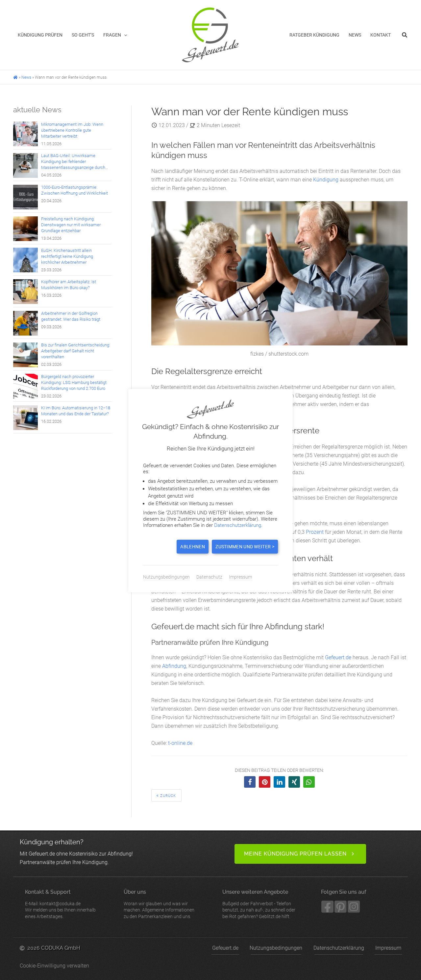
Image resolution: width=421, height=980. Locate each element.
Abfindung (174, 666)
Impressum (388, 948)
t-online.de (180, 743)
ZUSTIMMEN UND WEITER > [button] (244, 546)
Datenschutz (209, 577)
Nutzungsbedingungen (276, 948)
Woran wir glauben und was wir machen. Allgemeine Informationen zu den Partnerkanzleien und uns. (159, 904)
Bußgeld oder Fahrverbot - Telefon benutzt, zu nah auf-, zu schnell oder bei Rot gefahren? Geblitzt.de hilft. (258, 904)
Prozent (315, 532)
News (26, 77)
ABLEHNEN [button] (192, 546)
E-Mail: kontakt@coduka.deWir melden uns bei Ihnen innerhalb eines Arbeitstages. (60, 904)
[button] (124, 34)
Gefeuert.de (338, 657)
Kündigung (325, 180)
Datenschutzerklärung (338, 948)
